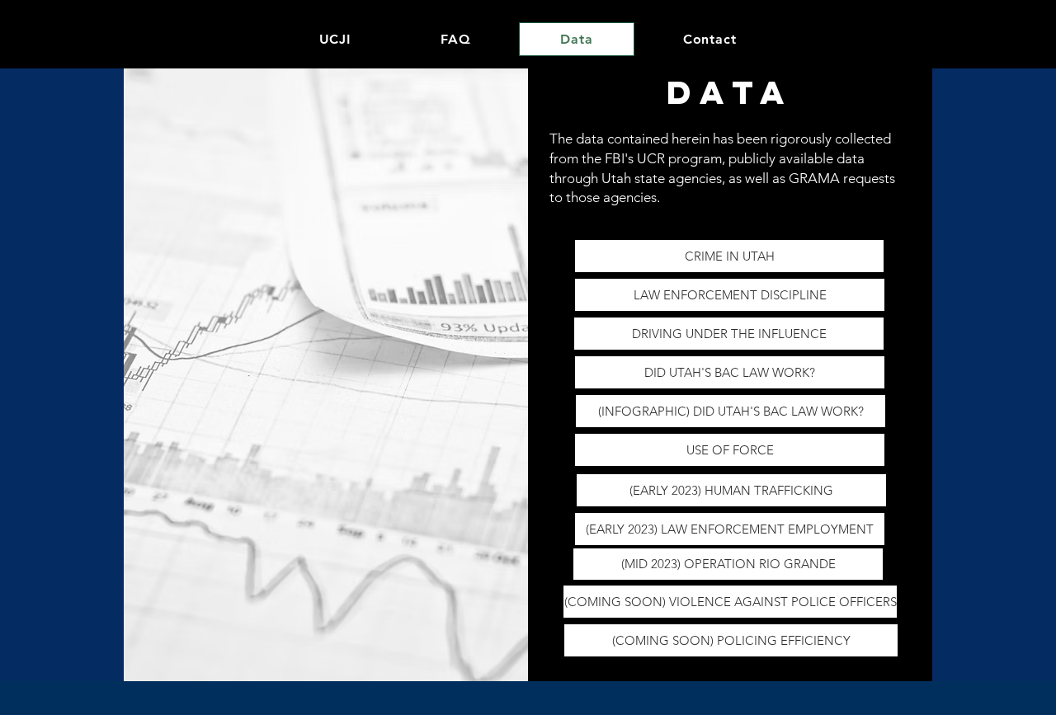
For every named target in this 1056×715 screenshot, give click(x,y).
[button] (731, 490)
